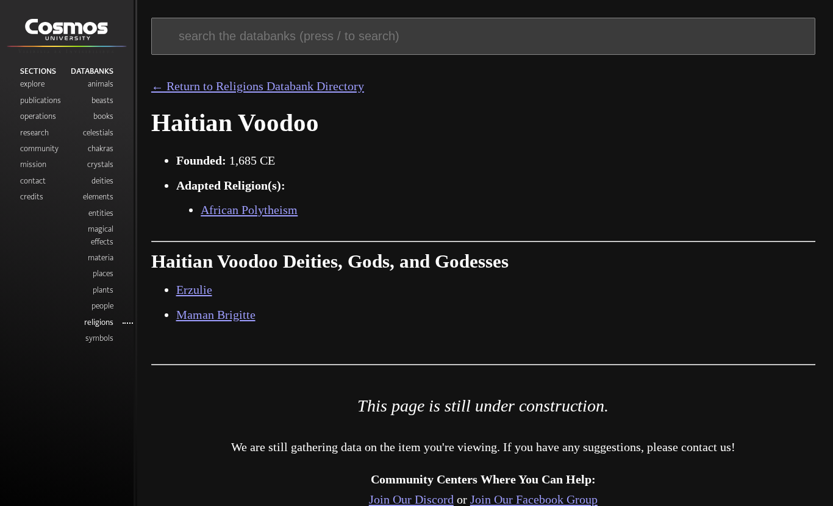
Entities (100, 213)
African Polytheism (249, 209)
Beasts (102, 100)
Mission (33, 164)
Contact (33, 181)
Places (103, 273)
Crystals (100, 164)
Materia (100, 257)
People (102, 306)
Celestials (98, 132)
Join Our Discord (411, 499)
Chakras (100, 148)
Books (103, 116)
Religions (98, 322)
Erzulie (194, 289)
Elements (98, 196)
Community (39, 148)
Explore (32, 84)
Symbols (99, 338)
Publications (40, 100)
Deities (102, 181)
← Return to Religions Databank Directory (257, 86)
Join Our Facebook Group (534, 499)
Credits (31, 196)
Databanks (92, 70)
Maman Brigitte (216, 314)
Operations (38, 116)
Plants (103, 290)
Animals (100, 84)
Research (34, 132)
